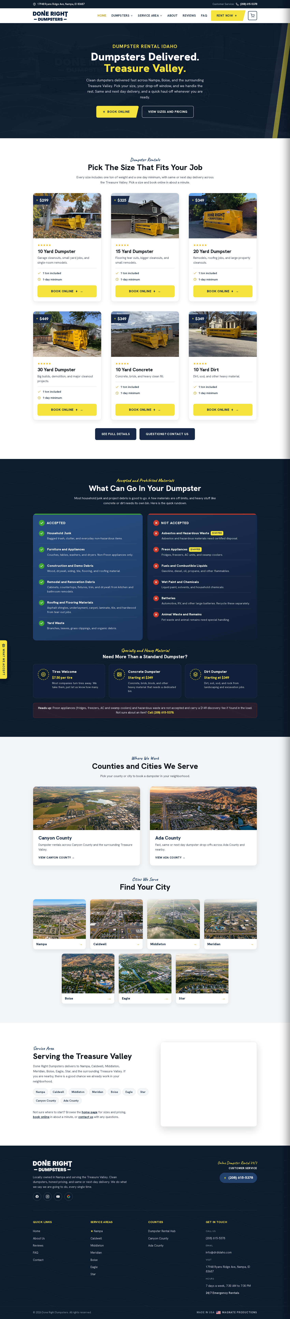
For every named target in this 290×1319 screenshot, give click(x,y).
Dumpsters (120, 16)
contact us (85, 1117)
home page (89, 1112)
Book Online (118, 112)
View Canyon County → (56, 857)
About (172, 16)
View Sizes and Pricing (167, 112)
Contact (38, 1260)
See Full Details (116, 434)
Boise (114, 1092)
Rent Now (225, 16)
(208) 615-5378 (240, 1177)
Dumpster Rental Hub (162, 1231)
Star (143, 1092)
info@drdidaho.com (219, 1252)
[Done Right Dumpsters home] (50, 15)
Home (101, 16)
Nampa (40, 1092)
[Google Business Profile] (69, 1196)
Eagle (129, 1092)
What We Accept (3, 662)
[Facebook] (37, 1196)
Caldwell (58, 1092)
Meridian (97, 1092)
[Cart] (252, 15)
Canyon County (55, 838)
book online (41, 1117)
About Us (39, 1238)
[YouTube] (58, 1196)
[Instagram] (47, 1196)
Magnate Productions (239, 1312)
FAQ (204, 16)
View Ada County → (170, 857)
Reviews (189, 16)
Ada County (168, 838)
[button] (67, 247)
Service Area (148, 16)
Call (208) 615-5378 (160, 712)
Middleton (78, 1092)
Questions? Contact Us (167, 434)
